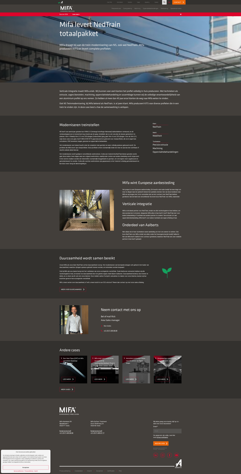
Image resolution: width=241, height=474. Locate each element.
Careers (156, 2)
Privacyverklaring (29, 471)
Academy (147, 2)
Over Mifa (109, 2)
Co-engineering (127, 8)
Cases (138, 2)
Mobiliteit (157, 135)
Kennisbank (120, 2)
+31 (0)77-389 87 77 (97, 433)
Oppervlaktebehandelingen (150, 8)
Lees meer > (76, 14)
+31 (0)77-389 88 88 (66, 433)
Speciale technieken (176, 8)
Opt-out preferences (19, 471)
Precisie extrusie (116, 8)
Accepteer (25, 467)
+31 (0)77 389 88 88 (110, 331)
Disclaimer (99, 471)
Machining (137, 8)
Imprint (36, 471)
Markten (130, 2)
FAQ (120, 471)
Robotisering (164, 8)
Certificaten (110, 471)
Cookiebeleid (79, 471)
